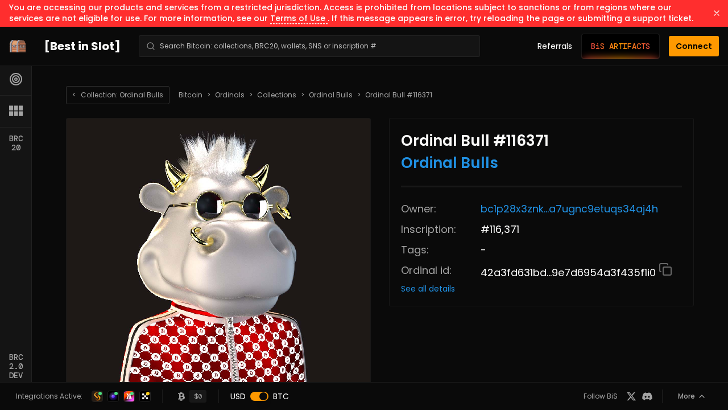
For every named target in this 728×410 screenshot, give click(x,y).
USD (238, 396)
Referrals (554, 46)
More (686, 396)
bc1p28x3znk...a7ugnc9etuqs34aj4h (569, 209)
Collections (276, 95)
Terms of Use (299, 18)
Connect (694, 46)
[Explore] (16, 79)
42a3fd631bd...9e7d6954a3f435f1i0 (570, 272)
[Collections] (16, 111)
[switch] (259, 396)
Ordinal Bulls (331, 95)
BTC (281, 396)
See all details (428, 288)
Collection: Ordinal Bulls (117, 95)
